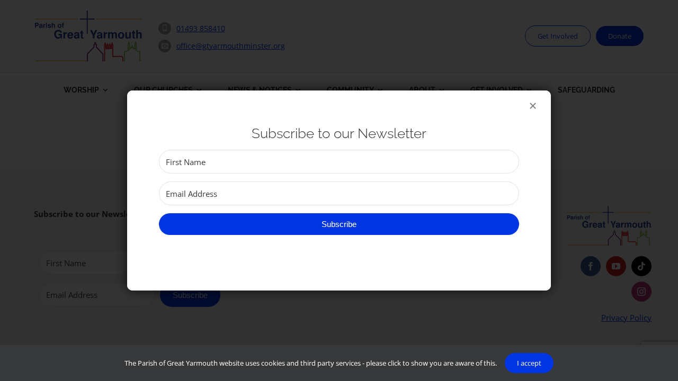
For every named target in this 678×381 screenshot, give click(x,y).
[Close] (532, 106)
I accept (529, 363)
